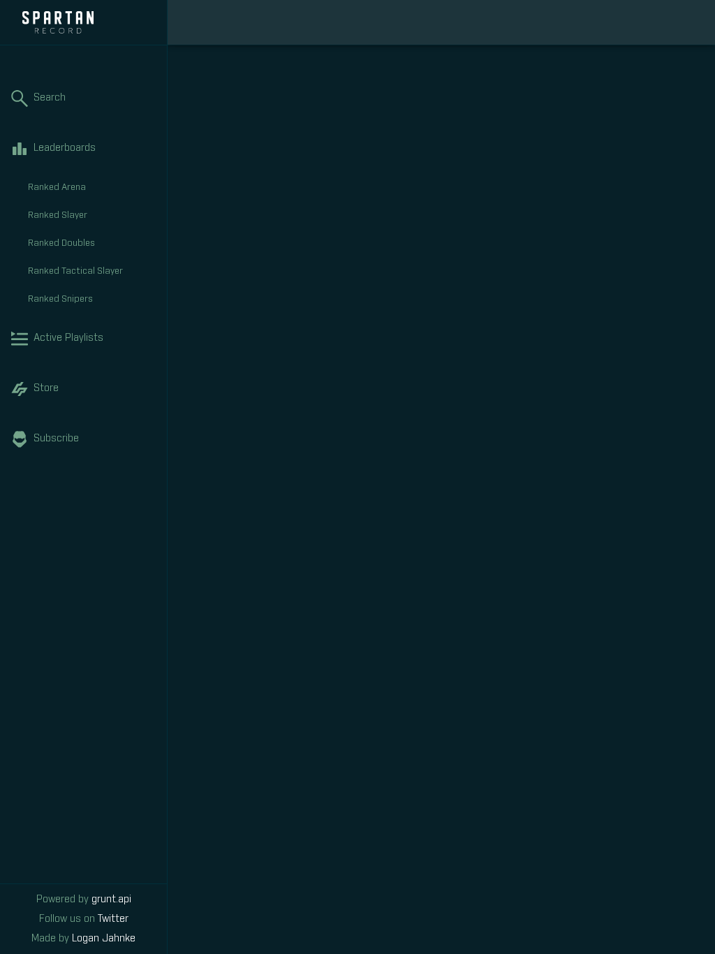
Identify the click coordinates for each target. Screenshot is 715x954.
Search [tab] (50, 98)
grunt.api (111, 899)
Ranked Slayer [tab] (57, 215)
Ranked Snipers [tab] (60, 299)
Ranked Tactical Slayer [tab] (75, 271)
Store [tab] (46, 388)
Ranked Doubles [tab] (61, 243)
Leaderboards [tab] (65, 148)
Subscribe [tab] (56, 438)
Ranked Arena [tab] (57, 187)
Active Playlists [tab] (68, 338)
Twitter (113, 919)
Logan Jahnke (103, 939)
